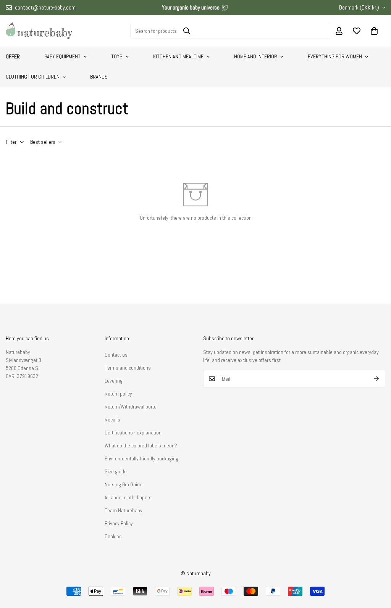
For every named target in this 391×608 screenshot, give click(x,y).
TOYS (117, 56)
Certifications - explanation (133, 432)
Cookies (113, 536)
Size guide (116, 471)
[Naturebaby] (39, 30)
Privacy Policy (119, 523)
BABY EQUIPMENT (62, 56)
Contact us (116, 354)
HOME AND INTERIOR (255, 56)
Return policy (118, 393)
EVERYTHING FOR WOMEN (335, 56)
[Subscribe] (376, 379)
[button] (374, 31)
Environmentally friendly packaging (141, 458)
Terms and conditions (128, 367)
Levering (114, 380)
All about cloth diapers (128, 497)
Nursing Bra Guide (123, 484)
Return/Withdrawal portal (131, 406)
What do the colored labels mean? (141, 445)
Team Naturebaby (123, 510)
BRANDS (99, 76)
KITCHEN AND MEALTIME (178, 56)
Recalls (112, 419)
